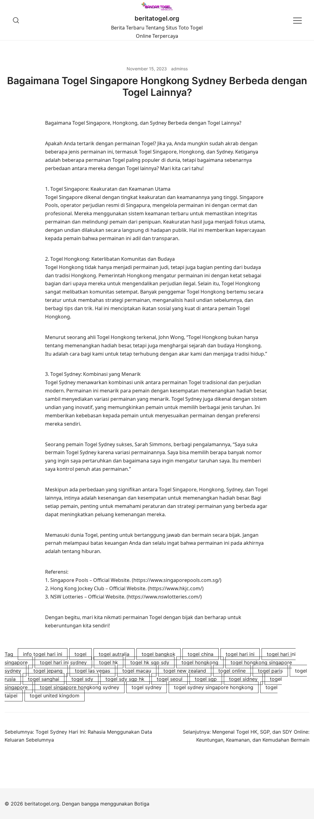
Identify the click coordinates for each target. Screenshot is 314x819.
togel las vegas (92, 671)
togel (80, 654)
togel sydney (147, 687)
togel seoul (169, 679)
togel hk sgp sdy (149, 662)
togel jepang (48, 671)
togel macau (136, 671)
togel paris (270, 671)
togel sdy (82, 679)
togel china (200, 654)
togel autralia (114, 654)
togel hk (108, 662)
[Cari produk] (16, 20)
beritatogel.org (157, 18)
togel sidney (243, 679)
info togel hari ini (42, 654)
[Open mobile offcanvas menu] (297, 20)
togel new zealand (184, 671)
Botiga (141, 804)
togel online (232, 671)
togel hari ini (240, 654)
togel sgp (206, 679)
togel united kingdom (54, 695)
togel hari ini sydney (63, 662)
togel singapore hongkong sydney (79, 687)
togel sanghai (43, 679)
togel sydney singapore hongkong (213, 687)
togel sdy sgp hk (124, 679)
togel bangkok (158, 654)
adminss (179, 68)
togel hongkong (200, 662)
